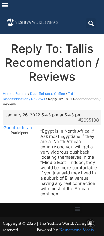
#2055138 (88, 120)
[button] (5, 5)
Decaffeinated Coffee (47, 93)
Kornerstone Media (76, 230)
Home (7, 93)
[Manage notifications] (90, 223)
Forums (21, 93)
